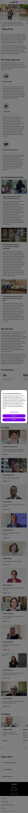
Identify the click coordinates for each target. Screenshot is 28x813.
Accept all (14, 415)
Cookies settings (14, 412)
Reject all (14, 419)
